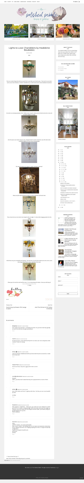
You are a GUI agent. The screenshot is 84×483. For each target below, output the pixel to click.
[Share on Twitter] (49, 299)
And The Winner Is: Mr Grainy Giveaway (68, 188)
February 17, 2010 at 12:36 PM (22, 351)
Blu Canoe (61, 67)
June (61, 174)
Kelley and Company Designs (42, 477)
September (63, 169)
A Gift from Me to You (64, 197)
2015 (60, 153)
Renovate (34, 1)
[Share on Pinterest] (51, 299)
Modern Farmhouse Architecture (70, 229)
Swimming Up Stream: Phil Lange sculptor (69, 192)
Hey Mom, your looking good (66, 202)
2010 (60, 162)
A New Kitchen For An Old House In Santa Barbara (71, 240)
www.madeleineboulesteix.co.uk (29, 283)
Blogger (57, 467)
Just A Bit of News (70, 261)
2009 (60, 207)
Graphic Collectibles (64, 183)
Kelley (13, 351)
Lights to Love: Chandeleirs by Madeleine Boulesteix (29, 49)
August (62, 171)
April (62, 178)
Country (9, 1)
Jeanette (14, 421)
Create (38, 1)
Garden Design (23, 1)
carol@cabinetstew (17, 376)
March (62, 180)
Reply (13, 330)
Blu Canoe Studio (63, 68)
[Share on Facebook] (46, 299)
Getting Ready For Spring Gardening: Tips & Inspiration (70, 219)
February (63, 181)
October (62, 167)
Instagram (61, 70)
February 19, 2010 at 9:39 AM (22, 389)
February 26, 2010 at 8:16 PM (22, 421)
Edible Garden (16, 1)
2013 (60, 157)
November (63, 165)
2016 (60, 151)
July (61, 172)
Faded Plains (15, 364)
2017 (60, 149)
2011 (60, 160)
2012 (60, 158)
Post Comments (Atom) (15, 460)
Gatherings (29, 1)
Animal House (63, 199)
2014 (60, 155)
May (61, 176)
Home (5, 1)
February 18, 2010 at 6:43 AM (24, 364)
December (63, 163)
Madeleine (15, 405)
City (12, 1)
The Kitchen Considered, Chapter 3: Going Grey (71, 251)
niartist (14, 338)
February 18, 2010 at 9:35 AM (28, 376)
